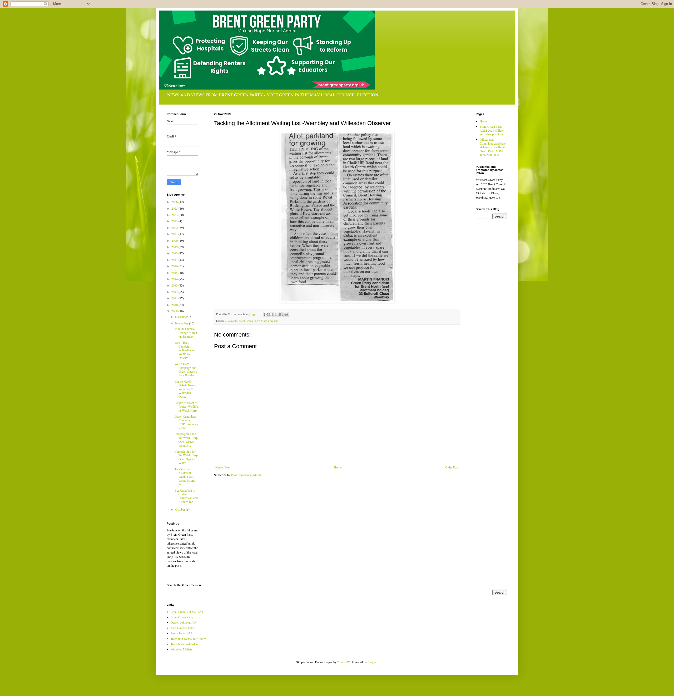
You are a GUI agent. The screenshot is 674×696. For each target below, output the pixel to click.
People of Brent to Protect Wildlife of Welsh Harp (186, 406)
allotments (231, 321)
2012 (175, 292)
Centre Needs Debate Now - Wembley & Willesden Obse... (185, 389)
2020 (175, 240)
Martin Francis (269, 321)
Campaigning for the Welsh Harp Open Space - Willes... (186, 457)
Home (337, 467)
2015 (175, 272)
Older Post (452, 467)
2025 (175, 208)
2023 (175, 221)
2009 (175, 311)
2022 (175, 227)
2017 (175, 260)
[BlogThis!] (271, 314)
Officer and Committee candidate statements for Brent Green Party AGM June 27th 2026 (493, 147)
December (182, 316)
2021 (175, 234)
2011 (175, 298)
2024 (175, 215)
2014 (175, 279)
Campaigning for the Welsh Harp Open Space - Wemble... (186, 439)
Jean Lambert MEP (183, 628)
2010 (175, 305)
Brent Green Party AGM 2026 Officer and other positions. (492, 130)
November (182, 323)
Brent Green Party (249, 321)
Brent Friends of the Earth (187, 612)
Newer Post (222, 467)
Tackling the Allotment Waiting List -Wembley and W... (185, 476)
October (180, 509)
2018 (175, 253)
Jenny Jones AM (181, 633)
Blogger (372, 662)
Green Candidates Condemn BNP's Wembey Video (186, 422)
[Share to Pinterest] (286, 314)
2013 (175, 285)
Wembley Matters (181, 649)
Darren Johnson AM (184, 622)
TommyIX (343, 662)
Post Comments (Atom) (246, 475)
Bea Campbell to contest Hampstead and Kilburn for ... (186, 496)
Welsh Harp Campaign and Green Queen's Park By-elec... (186, 369)
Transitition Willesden (184, 644)
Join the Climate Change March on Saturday (186, 332)
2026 (175, 202)
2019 (175, 247)
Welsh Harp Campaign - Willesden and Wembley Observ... (185, 350)
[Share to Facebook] (281, 314)
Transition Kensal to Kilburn (188, 638)
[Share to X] (276, 314)
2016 (175, 266)
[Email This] (266, 314)
